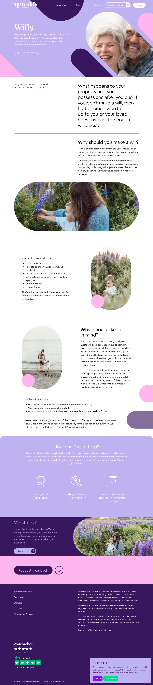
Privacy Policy (58, 681)
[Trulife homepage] (25, 5)
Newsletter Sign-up (24, 614)
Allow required (111, 678)
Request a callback (33, 570)
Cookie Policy (46, 681)
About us (61, 5)
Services (79, 5)
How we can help (23, 591)
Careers (98, 5)
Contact (139, 5)
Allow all (97, 678)
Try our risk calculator (26, 52)
